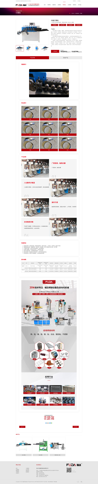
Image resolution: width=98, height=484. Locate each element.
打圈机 (81, 13)
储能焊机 (54, 4)
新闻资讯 (74, 4)
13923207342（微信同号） (44, 475)
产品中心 (64, 4)
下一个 (75, 426)
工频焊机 (59, 4)
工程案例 (27, 468)
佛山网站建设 (50, 481)
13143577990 (40, 472)
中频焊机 (49, 4)
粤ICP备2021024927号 (39, 481)
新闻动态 (27, 470)
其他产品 (65, 57)
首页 (45, 4)
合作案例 (69, 4)
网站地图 (55, 481)
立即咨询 (55, 51)
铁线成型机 (77, 13)
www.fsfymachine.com (41, 476)
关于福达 (79, 4)
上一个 (22, 426)
